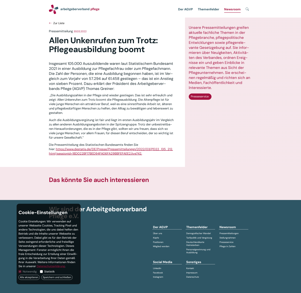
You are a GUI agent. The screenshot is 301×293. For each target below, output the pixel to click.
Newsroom (232, 9)
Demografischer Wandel (198, 233)
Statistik (49, 271)
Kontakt (190, 268)
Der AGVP (185, 9)
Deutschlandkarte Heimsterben (195, 244)
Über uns (157, 233)
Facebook (158, 272)
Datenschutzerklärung (51, 266)
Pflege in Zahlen (227, 246)
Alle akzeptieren (29, 277)
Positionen (158, 242)
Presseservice (200, 96)
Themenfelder (208, 9)
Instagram (158, 276)
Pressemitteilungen (229, 233)
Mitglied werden (161, 246)
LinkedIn (157, 268)
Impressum (191, 272)
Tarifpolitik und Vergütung (199, 237)
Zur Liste (58, 23)
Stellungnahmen (227, 237)
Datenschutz (192, 276)
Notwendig (30, 271)
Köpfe (156, 237)
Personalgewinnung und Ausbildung (198, 251)
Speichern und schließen (57, 277)
